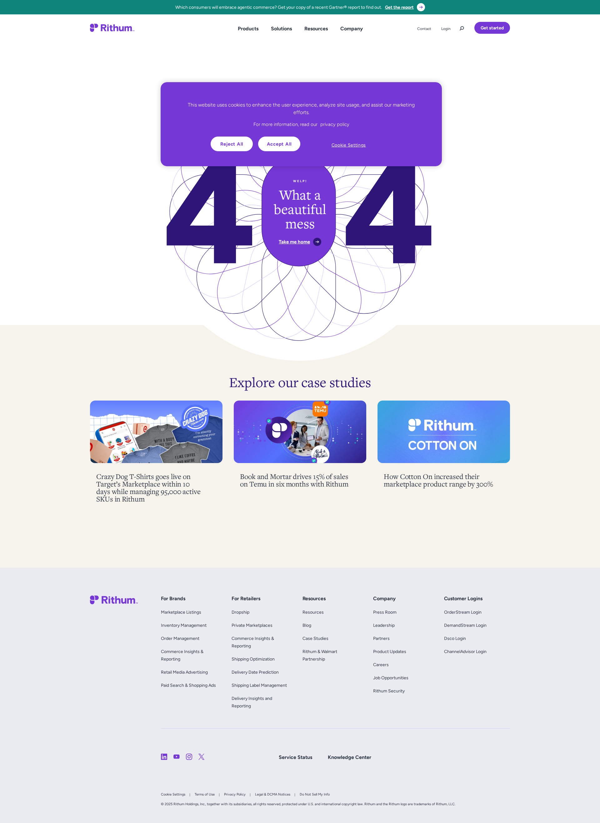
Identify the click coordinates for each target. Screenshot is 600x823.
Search (462, 27)
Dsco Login (455, 638)
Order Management (180, 638)
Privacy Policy (235, 794)
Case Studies (315, 638)
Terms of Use (205, 794)
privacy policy (334, 124)
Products (248, 29)
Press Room (385, 612)
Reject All (232, 144)
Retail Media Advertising (186, 672)
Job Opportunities (390, 677)
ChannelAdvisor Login (465, 651)
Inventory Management (184, 625)
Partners (381, 638)
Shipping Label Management (259, 685)
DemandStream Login (465, 625)
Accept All (279, 144)
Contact (424, 29)
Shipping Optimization (253, 658)
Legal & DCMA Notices (272, 794)
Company (351, 29)
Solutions (281, 29)
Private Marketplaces (252, 625)
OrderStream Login (463, 612)
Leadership (384, 625)
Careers (381, 664)
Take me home (294, 241)
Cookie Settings (173, 794)
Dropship (240, 612)
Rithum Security (389, 690)
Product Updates (389, 651)
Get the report (399, 7)
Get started (492, 27)
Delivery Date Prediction (255, 672)
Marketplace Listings (181, 612)
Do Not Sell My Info (315, 794)
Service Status (295, 757)
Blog (306, 625)
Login (446, 29)
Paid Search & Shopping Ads (188, 685)
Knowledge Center (349, 757)
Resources (316, 29)
